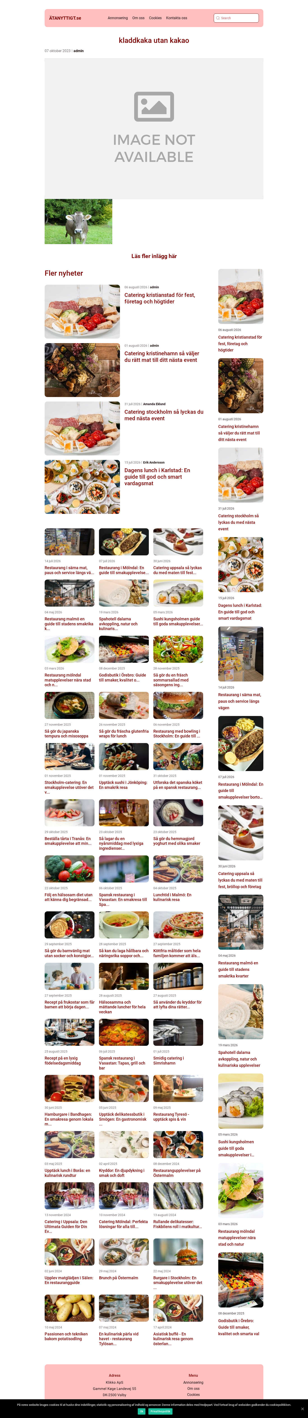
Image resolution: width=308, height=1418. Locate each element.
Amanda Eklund (154, 404)
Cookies (155, 18)
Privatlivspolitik (160, 1411)
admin (79, 51)
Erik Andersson (154, 462)
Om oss (138, 18)
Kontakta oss (176, 18)
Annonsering (118, 18)
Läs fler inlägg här (154, 256)
